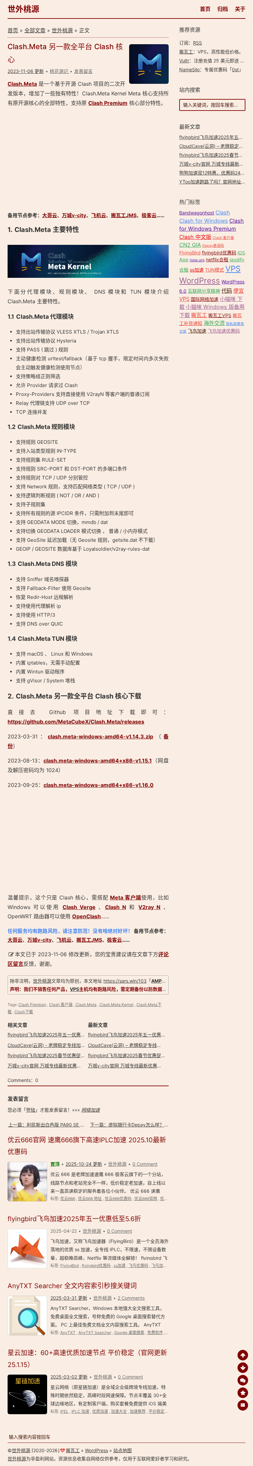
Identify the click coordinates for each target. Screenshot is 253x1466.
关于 (240, 9)
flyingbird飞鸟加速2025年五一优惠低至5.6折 (55, 1034)
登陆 (30, 1110)
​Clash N (115, 907)
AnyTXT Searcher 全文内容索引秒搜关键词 (72, 1286)
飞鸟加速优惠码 (224, 331)
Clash (222, 212)
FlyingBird (69, 1265)
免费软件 (155, 1332)
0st (235, 69)
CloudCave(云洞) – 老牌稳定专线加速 (127, 1045)
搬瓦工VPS (219, 315)
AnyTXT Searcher (94, 1332)
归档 (222, 9)
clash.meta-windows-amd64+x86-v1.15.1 (97, 760)
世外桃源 (23, 9)
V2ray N (149, 907)
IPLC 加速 (80, 1411)
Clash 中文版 (195, 237)
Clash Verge (79, 907)
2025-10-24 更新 (84, 1164)
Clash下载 (23, 1011)
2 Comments (131, 1298)
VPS (74, 989)
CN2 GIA (190, 245)
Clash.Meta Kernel (116, 1004)
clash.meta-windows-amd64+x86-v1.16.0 (98, 785)
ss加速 (120, 1265)
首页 (205, 9)
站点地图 (122, 1450)
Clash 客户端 (60, 1004)
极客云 (149, 215)
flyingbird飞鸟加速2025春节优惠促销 (46, 1055)
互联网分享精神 (204, 291)
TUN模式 (214, 270)
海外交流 (214, 323)
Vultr (184, 60)
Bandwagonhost (196, 212)
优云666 (67, 1198)
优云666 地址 (90, 1198)
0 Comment (144, 1164)
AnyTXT (67, 1332)
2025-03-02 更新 (69, 1377)
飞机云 (98, 215)
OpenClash (86, 916)
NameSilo (189, 69)
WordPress (199, 280)
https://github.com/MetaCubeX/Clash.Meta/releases (76, 721)
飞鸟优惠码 (138, 1265)
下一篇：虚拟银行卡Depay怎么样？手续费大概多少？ (145, 1124)
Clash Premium (107, 103)
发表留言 (83, 71)
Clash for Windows (203, 220)
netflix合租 (217, 259)
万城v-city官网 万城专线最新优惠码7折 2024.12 (57, 1065)
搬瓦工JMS (124, 215)
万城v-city (74, 215)
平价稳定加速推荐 (164, 1411)
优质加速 (100, 1411)
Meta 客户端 (125, 897)
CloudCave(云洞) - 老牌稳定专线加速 (46, 1045)
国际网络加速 (204, 299)
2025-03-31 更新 (68, 1298)
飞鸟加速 (159, 1265)
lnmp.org (197, 260)
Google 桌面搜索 (129, 1332)
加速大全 (119, 1411)
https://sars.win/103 (125, 981)
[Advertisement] (88, 159)
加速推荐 (138, 1411)
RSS (197, 43)
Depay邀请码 (213, 246)
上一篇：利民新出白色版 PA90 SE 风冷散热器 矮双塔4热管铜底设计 (78, 1124)
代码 (226, 290)
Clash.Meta (22, 84)
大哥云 (49, 215)
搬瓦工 (186, 51)
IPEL (64, 1411)
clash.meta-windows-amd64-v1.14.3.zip (100, 736)
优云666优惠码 (118, 1198)
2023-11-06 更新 (26, 71)
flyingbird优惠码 (96, 1265)
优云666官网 (145, 1198)
